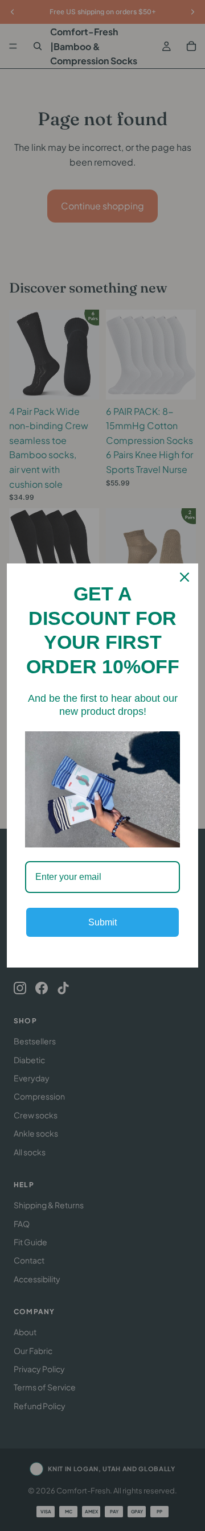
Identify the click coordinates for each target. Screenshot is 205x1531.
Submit (102, 922)
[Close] (184, 577)
